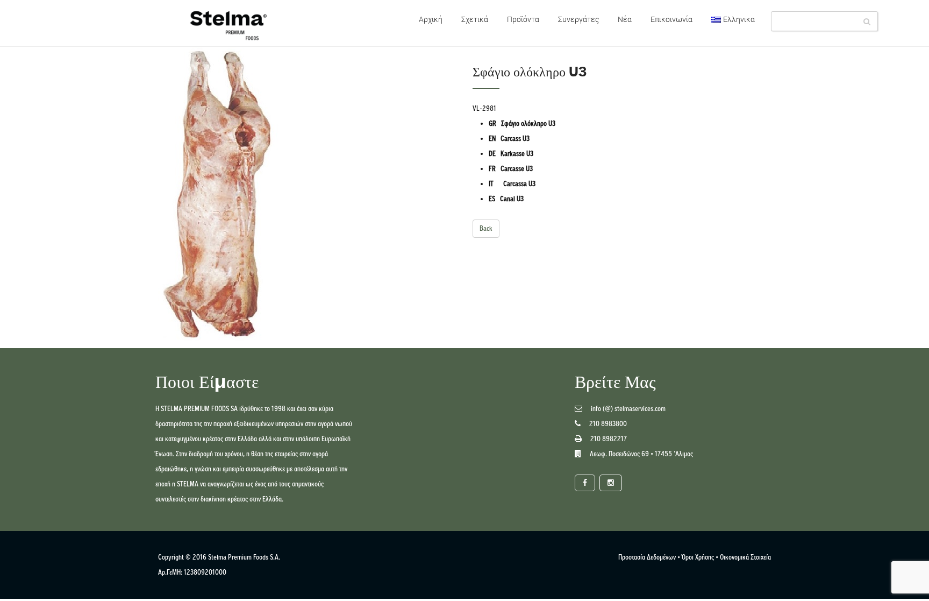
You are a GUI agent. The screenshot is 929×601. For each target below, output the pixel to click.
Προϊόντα (523, 19)
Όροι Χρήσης (698, 557)
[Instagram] (610, 483)
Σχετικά (474, 19)
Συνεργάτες (578, 19)
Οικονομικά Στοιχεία (745, 557)
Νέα (625, 19)
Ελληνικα (739, 19)
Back (486, 228)
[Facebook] (585, 483)
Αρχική (430, 19)
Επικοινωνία (671, 19)
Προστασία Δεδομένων (647, 557)
